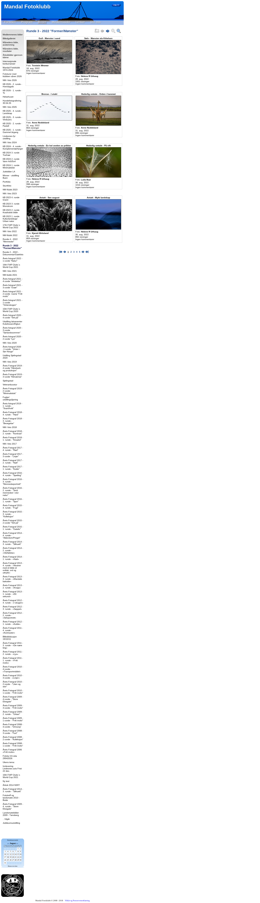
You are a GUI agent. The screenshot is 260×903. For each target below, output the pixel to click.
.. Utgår (6, 819)
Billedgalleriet (9, 38)
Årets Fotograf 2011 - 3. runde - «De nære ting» (13, 645)
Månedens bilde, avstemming (11, 43)
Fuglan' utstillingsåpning (10, 398)
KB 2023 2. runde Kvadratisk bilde (11, 211)
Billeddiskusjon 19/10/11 (10, 637)
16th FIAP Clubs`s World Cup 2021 (11, 265)
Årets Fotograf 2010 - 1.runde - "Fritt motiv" (13, 691)
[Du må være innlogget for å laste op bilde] (96, 32)
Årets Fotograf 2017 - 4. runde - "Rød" (13, 448)
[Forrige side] (65, 252)
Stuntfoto (7, 185)
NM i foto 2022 (10, 231)
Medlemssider (61, 22)
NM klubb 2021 (10, 275)
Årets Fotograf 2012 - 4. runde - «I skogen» (13, 601)
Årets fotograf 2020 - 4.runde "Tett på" (12, 316)
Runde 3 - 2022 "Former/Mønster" (12, 246)
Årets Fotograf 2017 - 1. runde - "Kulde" (13, 467)
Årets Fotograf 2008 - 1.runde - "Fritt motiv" (13, 744)
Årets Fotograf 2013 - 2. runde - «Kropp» (13, 586)
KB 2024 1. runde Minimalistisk (11, 166)
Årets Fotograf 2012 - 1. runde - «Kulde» (13, 622)
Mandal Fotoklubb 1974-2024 (11, 68)
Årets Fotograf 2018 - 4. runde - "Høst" (13, 413)
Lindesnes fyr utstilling (9, 137)
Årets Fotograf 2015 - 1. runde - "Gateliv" (13, 527)
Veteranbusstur (10, 384)
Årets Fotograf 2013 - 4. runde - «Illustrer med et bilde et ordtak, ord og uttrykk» (13, 568)
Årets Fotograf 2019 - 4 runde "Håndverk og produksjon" (13, 368)
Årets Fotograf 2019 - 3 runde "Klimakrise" (13, 375)
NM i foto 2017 (10, 444)
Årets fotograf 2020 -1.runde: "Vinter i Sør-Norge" (12, 349)
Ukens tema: (9, 762)
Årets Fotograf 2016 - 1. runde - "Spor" (13, 500)
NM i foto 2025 (10, 107)
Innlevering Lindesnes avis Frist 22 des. (12, 768)
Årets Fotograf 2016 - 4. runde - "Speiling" (13, 474)
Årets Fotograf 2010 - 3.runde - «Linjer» (13, 676)
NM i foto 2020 (10, 343)
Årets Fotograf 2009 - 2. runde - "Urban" (13, 713)
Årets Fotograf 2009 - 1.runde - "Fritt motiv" (13, 719)
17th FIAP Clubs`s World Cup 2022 (11, 226)
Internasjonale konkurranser (9, 62)
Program (27, 22)
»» (17, 843)
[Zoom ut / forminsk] (118, 32)
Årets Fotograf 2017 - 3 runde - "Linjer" (13, 455)
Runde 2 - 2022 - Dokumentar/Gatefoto (13, 253)
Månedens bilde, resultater (11, 49)
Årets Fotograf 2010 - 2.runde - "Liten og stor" (13, 684)
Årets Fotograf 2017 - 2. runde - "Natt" (13, 461)
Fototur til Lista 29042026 (10, 757)
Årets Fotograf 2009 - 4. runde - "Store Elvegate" (13, 806)
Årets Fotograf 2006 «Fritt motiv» (12, 750)
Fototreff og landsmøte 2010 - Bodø (11, 797)
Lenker (80, 22)
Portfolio (7, 182)
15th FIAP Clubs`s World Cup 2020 (11, 310)
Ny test (6, 781)
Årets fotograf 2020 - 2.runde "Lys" (12, 337)
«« (8, 843)
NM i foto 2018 (10, 427)
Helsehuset (8, 97)
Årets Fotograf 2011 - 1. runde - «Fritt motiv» (13, 660)
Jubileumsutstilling (11, 823)
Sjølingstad (8, 380)
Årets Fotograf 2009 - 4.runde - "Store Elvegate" (13, 699)
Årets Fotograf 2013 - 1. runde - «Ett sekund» (13, 594)
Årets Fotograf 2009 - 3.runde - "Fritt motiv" (13, 706)
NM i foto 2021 (10, 271)
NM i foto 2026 (10, 80)
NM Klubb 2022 (10, 235)
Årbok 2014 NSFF (11, 785)
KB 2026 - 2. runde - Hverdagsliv (12, 85)
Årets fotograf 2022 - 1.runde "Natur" (12, 259)
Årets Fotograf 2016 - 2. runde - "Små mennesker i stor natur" (13, 491)
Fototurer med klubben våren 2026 (12, 75)
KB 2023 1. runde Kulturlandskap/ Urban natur (11, 218)
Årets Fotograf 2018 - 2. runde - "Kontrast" (13, 432)
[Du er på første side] (102, 32)
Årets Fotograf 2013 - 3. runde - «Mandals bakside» (13, 579)
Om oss (95, 22)
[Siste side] (87, 252)
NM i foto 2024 (10, 142)
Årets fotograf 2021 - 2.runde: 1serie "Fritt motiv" (12, 293)
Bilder (42, 22)
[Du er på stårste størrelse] (113, 32)
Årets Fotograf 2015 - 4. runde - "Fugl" (13, 506)
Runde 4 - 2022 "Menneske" (10, 240)
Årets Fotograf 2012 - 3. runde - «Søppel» (13, 607)
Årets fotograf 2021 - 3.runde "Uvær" (12, 286)
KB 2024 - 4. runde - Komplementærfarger (13, 147)
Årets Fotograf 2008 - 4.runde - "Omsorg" (13, 725)
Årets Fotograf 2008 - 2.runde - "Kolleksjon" (13, 738)
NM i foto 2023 (10, 193)
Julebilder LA (9, 171)
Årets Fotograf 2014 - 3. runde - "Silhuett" (13, 543)
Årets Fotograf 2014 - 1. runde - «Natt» (13, 558)
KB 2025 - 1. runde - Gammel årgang (12, 131)
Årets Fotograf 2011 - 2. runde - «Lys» (13, 652)
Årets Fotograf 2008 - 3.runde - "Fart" (13, 731)
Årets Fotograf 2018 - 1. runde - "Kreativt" (13, 438)
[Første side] (60, 252)
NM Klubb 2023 (10, 189)
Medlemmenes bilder (13, 34)
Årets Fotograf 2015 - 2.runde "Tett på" (13, 521)
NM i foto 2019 (10, 362)
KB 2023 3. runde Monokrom (11, 205)
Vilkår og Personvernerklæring (77, 900)
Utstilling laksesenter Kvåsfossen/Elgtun (12, 322)
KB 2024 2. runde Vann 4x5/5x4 (11, 160)
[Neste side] (107, 32)
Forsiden (10, 22)
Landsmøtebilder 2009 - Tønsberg (11, 814)
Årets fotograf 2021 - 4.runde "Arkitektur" (12, 280)
